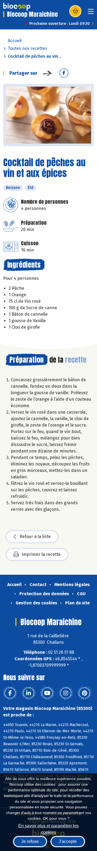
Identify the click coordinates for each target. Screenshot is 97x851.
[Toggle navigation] (91, 13)
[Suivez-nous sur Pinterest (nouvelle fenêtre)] (84, 693)
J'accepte (68, 841)
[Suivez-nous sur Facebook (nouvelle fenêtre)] (10, 693)
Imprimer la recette (41, 554)
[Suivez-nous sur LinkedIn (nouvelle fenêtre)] (28, 693)
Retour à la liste (35, 536)
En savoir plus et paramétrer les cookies (48, 828)
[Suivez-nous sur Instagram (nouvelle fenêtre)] (65, 693)
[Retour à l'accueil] (16, 7)
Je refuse (30, 841)
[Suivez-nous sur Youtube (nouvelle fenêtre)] (47, 693)
